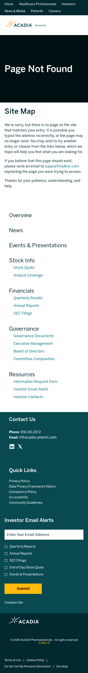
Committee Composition (34, 359)
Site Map (62, 667)
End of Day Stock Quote (26, 567)
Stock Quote (24, 267)
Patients (37, 11)
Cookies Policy (35, 660)
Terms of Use (13, 660)
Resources (22, 374)
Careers (55, 11)
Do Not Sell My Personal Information (28, 667)
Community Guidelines (31, 502)
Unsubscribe (14, 602)
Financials (21, 290)
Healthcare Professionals (37, 4)
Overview (20, 215)
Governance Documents (34, 336)
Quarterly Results (28, 298)
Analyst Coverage (28, 275)
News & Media (15, 11)
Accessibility (24, 497)
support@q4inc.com (62, 166)
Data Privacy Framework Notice (38, 486)
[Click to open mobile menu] (77, 25)
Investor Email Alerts (31, 389)
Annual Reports (26, 305)
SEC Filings (23, 313)
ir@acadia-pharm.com (38, 437)
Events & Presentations (38, 245)
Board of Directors (29, 351)
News (16, 230)
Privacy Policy (25, 481)
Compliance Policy (28, 492)
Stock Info (22, 260)
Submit (23, 588)
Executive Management (33, 343)
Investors (68, 4)
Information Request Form (36, 381)
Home (9, 4)
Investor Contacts (28, 397)
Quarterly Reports (22, 546)
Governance (24, 328)
